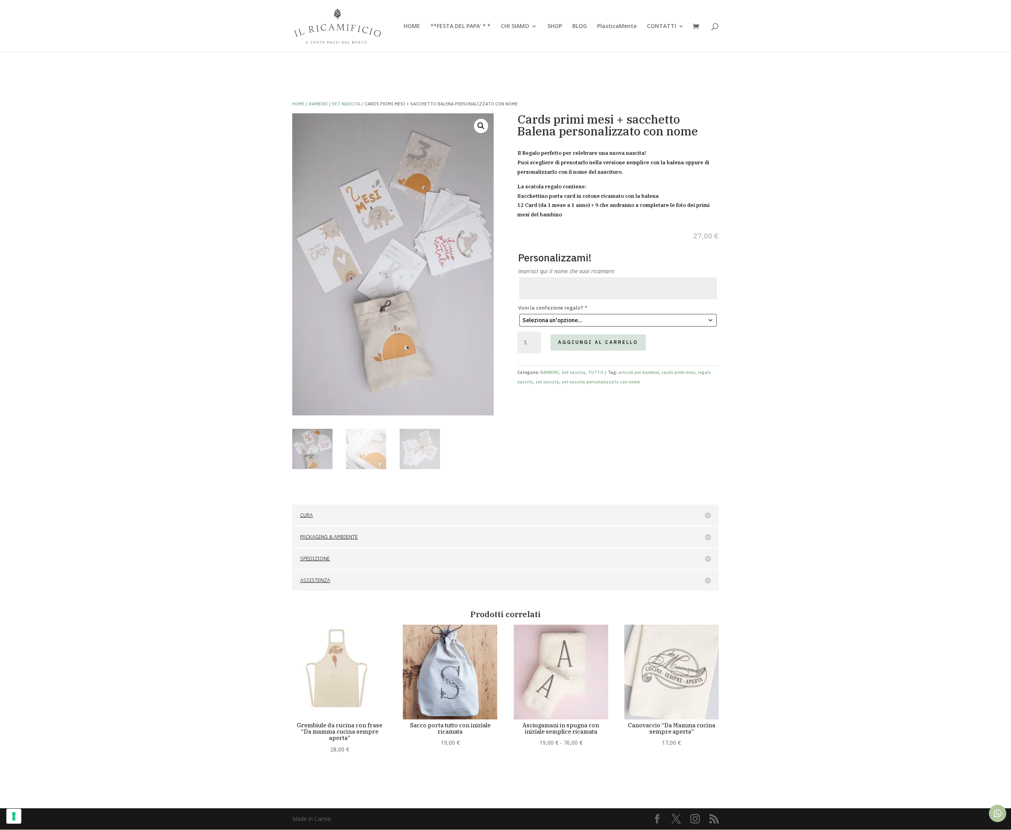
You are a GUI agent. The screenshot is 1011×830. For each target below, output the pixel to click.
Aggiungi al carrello (598, 342)
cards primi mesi (678, 372)
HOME (412, 26)
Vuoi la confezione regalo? (552, 307)
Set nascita (346, 104)
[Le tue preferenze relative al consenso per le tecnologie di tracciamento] (13, 816)
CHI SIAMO (515, 26)
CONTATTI (661, 26)
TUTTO (595, 372)
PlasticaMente (617, 26)
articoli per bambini (638, 372)
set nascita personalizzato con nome (601, 382)
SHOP (554, 26)
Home (298, 104)
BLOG (579, 26)
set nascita (547, 382)
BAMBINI (318, 104)
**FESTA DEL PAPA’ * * (460, 26)
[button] (481, 126)
